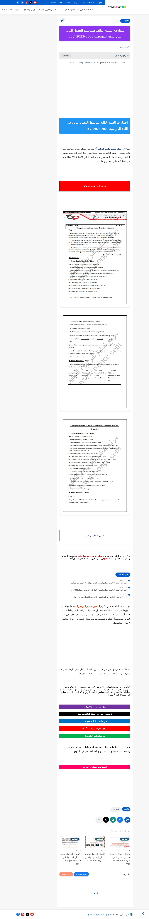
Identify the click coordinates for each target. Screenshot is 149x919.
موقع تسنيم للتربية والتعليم (99, 914)
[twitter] (30, 2)
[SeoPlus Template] (131, 914)
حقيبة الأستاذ (15, 9)
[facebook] (22, 2)
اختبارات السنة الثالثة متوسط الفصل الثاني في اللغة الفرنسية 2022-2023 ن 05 (97, 62)
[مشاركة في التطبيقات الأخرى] (99, 820)
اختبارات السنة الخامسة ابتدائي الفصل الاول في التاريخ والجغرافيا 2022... (99, 590)
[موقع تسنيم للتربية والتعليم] (117, 6)
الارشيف (53, 2)
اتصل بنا (99, 2)
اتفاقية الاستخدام (65, 2)
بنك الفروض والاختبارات (31, 9)
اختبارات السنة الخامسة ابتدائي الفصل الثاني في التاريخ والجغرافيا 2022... (99, 583)
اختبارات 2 (125, 20)
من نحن (76, 2)
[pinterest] (26, 2)
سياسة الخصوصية (87, 2)
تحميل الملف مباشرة (94, 535)
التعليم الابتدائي (86, 9)
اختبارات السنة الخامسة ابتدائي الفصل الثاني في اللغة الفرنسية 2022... (100, 597)
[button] (120, 820)
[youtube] (35, 2)
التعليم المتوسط (68, 9)
